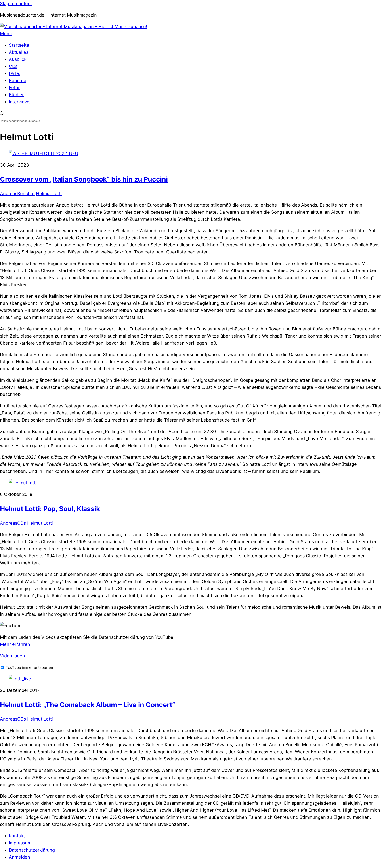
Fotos (14, 87)
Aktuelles (18, 52)
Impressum (20, 843)
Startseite (19, 45)
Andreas (8, 193)
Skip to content (16, 3)
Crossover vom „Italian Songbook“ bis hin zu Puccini (84, 179)
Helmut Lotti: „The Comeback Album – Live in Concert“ (87, 705)
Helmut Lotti (49, 193)
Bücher (16, 94)
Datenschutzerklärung (32, 850)
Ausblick (18, 59)
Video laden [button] (12, 655)
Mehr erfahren (15, 644)
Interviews (19, 101)
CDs (13, 66)
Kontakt (17, 835)
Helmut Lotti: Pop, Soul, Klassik (50, 509)
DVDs (14, 73)
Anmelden (19, 857)
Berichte (17, 80)
